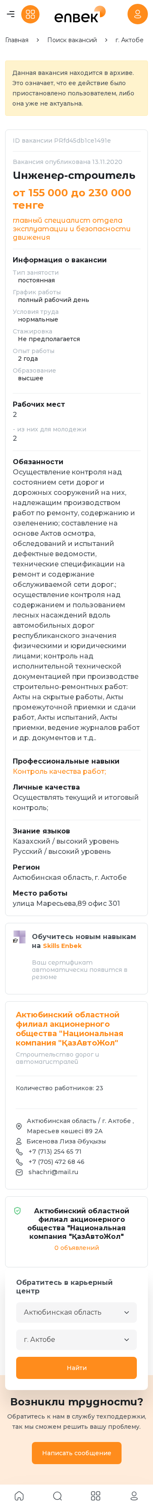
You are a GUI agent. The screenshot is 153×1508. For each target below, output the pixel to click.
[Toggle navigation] (10, 14)
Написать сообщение (76, 1453)
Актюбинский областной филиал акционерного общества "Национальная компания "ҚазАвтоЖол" (78, 1224)
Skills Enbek (62, 946)
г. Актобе (130, 40)
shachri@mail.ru (53, 1172)
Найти (77, 1368)
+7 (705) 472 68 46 (56, 1162)
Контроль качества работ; (59, 771)
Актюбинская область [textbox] (63, 1312)
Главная (16, 40)
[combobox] (76, 1312)
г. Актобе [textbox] (39, 1340)
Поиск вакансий (72, 40)
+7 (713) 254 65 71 (55, 1151)
